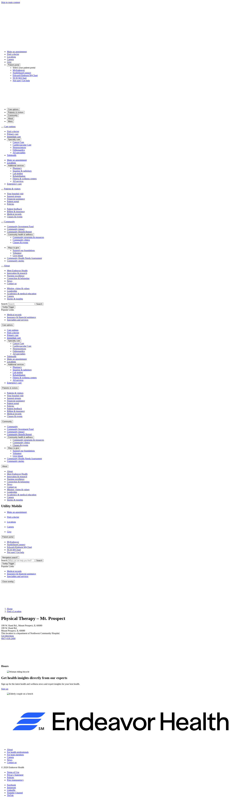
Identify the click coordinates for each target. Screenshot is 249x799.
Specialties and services (17, 320)
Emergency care (14, 184)
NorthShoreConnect (22, 73)
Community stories (15, 261)
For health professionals (18, 752)
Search (4, 304)
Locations (11, 57)
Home (10, 609)
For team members (15, 754)
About (10, 118)
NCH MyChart (20, 78)
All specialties (19, 152)
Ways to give (13, 248)
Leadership (12, 291)
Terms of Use (13, 772)
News (9, 281)
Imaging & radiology (22, 171)
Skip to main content (10, 2)
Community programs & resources (28, 237)
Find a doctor (13, 54)
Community (13, 115)
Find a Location (14, 611)
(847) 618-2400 (8, 638)
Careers (10, 59)
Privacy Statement (15, 775)
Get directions (7, 636)
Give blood (18, 255)
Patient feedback (14, 209)
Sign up (4, 689)
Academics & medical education (21, 293)
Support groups (14, 196)
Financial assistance (16, 199)
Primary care (12, 134)
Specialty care (14, 139)
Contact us (12, 283)
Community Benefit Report (19, 231)
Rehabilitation (19, 176)
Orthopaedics (19, 150)
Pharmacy (17, 168)
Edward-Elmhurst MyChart (25, 75)
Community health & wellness (20, 234)
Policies (10, 204)
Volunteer (17, 253)
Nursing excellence (15, 276)
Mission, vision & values (18, 288)
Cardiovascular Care (22, 145)
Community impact (15, 229)
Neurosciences (19, 147)
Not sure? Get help (21, 80)
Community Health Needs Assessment (24, 258)
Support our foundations (24, 250)
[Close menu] (2, 127)
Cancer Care (18, 142)
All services (18, 181)
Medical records (14, 214)
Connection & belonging (18, 278)
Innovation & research (17, 273)
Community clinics (21, 240)
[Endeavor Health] (124, 104)
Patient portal (13, 65)
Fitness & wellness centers (25, 178)
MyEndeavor (19, 70)
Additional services (16, 165)
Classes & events (14, 216)
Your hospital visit (15, 193)
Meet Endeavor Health (17, 270)
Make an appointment (17, 51)
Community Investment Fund (20, 226)
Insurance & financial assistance (21, 317)
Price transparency (15, 780)
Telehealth (11, 155)
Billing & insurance (16, 211)
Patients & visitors (15, 112)
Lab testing (18, 173)
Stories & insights (15, 299)
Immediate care (14, 136)
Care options (13, 109)
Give (9, 62)
